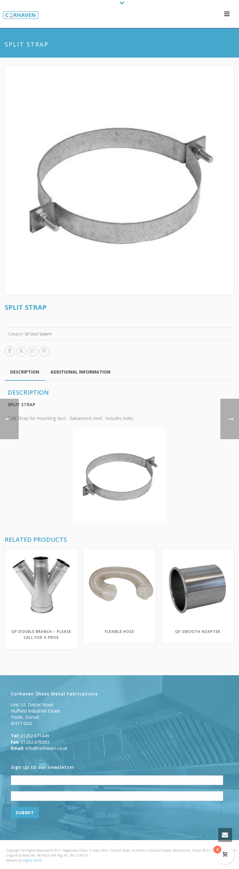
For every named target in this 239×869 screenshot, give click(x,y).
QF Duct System (38, 334)
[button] (222, 77)
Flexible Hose (119, 631)
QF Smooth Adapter (197, 631)
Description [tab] (24, 372)
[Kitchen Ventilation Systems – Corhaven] (19, 16)
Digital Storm (32, 860)
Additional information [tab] (80, 372)
